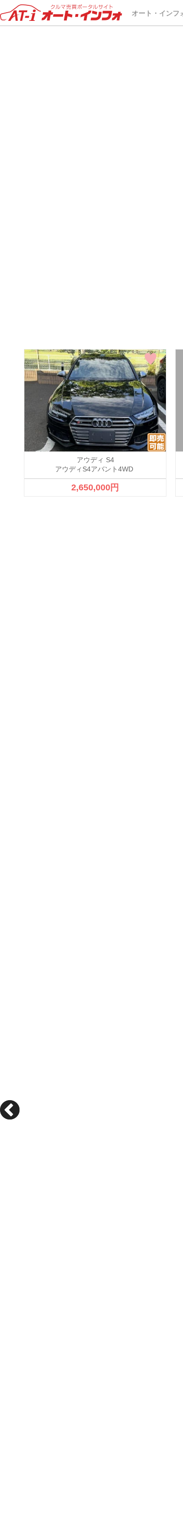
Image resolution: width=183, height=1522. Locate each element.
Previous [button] (10, 1110)
